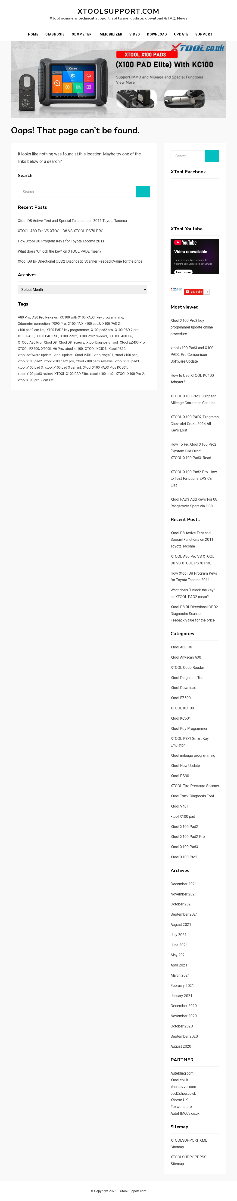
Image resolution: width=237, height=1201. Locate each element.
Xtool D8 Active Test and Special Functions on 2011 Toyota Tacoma (72, 221)
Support (204, 34)
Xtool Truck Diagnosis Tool (192, 796)
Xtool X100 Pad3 (184, 847)
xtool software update (35, 355)
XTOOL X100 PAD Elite (71, 374)
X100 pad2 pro (102, 330)
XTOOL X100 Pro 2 (130, 374)
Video (134, 34)
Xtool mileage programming (193, 755)
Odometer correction (34, 324)
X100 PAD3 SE (47, 336)
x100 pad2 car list (31, 330)
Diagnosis (55, 34)
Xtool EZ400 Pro (132, 342)
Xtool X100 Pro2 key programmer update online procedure (192, 327)
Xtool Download (183, 688)
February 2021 (182, 985)
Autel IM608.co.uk (185, 1113)
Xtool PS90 (117, 349)
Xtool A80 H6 (181, 647)
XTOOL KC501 (95, 349)
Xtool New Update (185, 765)
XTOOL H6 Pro (52, 349)
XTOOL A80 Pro (30, 342)
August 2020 (181, 1046)
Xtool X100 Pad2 (184, 826)
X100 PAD (75, 324)
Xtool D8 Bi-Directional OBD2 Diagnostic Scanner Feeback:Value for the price (80, 261)
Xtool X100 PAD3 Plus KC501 (105, 367)
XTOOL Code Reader (187, 667)
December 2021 (184, 884)
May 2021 (179, 955)
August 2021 (181, 924)
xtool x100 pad (126, 355)
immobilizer (110, 34)
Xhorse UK (179, 1100)
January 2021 (181, 996)
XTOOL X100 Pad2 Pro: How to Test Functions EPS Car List (194, 479)
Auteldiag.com (182, 1073)
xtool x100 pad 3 (30, 367)
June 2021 (179, 945)
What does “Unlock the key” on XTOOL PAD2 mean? (59, 251)
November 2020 (184, 1016)
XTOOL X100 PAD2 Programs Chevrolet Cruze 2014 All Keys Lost (195, 424)
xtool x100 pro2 (102, 374)
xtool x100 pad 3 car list (63, 367)
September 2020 (184, 1036)
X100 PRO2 (68, 336)
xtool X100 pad (183, 816)
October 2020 (182, 1026)
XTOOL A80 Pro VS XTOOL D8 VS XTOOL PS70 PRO (60, 231)
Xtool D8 (50, 342)
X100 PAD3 (26, 336)
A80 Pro (24, 317)
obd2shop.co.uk (183, 1093)
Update (181, 34)
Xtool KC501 (181, 718)
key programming (110, 317)
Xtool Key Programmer (189, 728)
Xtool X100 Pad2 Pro (188, 836)
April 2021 (179, 965)
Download (157, 34)
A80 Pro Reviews (45, 317)
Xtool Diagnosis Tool (102, 342)
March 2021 (180, 975)
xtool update (63, 355)
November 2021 (184, 894)
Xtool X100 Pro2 (184, 857)
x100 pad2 (92, 324)
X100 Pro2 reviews (93, 336)
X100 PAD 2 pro (127, 330)
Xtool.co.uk (179, 1080)
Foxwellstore (181, 1106)
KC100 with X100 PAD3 (77, 317)
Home (33, 34)
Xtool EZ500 (181, 698)
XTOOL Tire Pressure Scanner (195, 786)
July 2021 (179, 935)
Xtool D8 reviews (71, 342)
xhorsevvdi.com (183, 1087)
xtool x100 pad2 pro (59, 361)
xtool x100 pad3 (127, 361)
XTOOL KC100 (182, 708)
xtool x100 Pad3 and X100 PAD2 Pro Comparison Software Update (192, 355)
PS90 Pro (59, 324)
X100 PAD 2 (111, 324)
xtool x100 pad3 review (35, 374)
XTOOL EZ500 (28, 349)
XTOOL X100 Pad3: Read (191, 458)
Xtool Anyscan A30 (186, 657)
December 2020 (184, 1006)
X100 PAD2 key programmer (68, 330)
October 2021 (182, 904)
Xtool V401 (83, 355)
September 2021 (184, 914)
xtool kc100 (74, 349)
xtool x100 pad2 (30, 361)
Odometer (82, 34)
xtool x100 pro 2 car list (35, 380)
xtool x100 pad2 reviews (94, 361)
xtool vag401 (103, 355)
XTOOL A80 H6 (120, 336)
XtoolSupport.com (118, 11)
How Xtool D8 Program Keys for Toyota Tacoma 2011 (61, 241)
